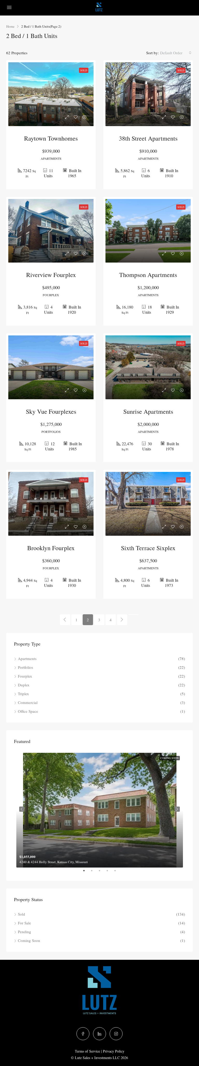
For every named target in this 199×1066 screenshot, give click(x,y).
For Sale (24, 922)
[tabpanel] (99, 809)
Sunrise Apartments (148, 411)
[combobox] (175, 52)
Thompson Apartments (148, 275)
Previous (21, 809)
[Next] (122, 619)
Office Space (28, 711)
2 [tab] (94, 872)
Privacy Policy (113, 1051)
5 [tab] (117, 872)
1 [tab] (86, 872)
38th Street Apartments (148, 138)
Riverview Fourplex (51, 275)
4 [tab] (109, 872)
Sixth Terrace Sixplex (148, 548)
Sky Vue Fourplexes (51, 411)
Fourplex (25, 676)
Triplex (23, 693)
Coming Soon (29, 940)
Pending (24, 931)
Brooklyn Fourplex (51, 548)
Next (177, 809)
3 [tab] (102, 872)
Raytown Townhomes (51, 138)
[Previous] (65, 619)
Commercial (28, 702)
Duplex (24, 684)
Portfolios (25, 667)
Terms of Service (87, 1051)
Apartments (27, 658)
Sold (21, 914)
